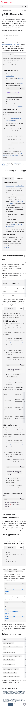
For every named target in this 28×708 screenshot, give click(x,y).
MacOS (22, 547)
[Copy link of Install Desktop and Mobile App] (6, 16)
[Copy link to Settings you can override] (23, 634)
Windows (10, 308)
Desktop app (8, 54)
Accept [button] (10, 705)
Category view (7, 10)
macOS (22, 308)
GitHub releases (7, 248)
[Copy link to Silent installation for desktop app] (7, 259)
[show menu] (25, 2)
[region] (15, 91)
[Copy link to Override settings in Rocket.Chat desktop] (21, 518)
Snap (21, 83)
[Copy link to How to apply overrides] (21, 535)
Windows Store (10, 76)
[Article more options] (25, 10)
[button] (24, 704)
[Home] (6, 2)
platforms (20, 106)
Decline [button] (17, 705)
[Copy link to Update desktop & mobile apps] (4, 174)
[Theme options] (25, 6)
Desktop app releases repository (16, 343)
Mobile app (20, 54)
